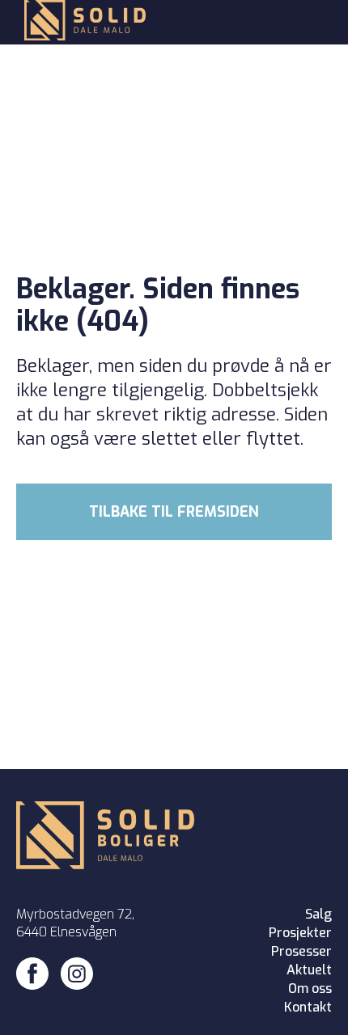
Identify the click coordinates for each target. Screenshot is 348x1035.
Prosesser (301, 951)
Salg (318, 914)
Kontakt (308, 1007)
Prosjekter (300, 932)
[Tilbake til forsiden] (105, 837)
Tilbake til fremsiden (174, 512)
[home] (81, 22)
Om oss (310, 988)
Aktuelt (309, 969)
